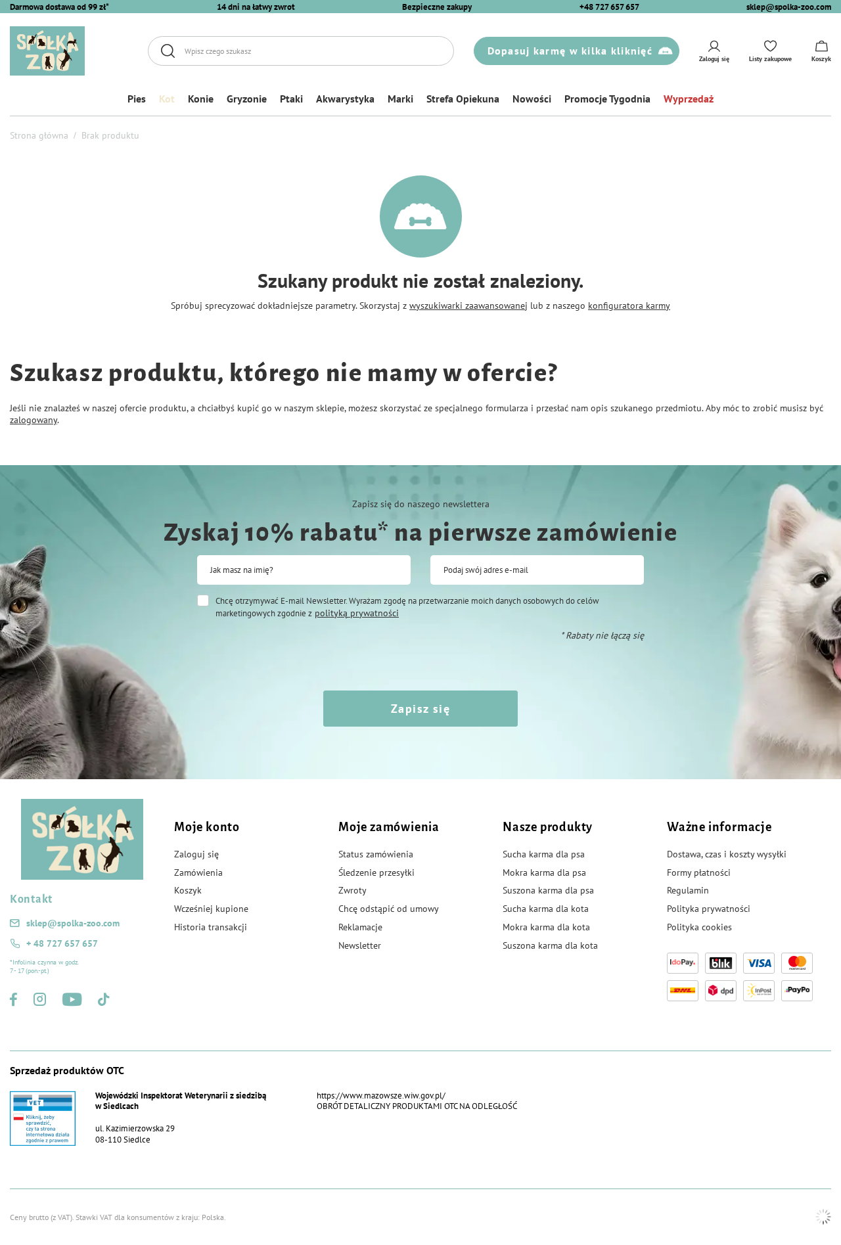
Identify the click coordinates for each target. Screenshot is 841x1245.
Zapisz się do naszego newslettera (420, 504)
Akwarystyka (345, 98)
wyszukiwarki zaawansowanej (468, 305)
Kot (167, 98)
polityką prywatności (357, 613)
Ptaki (291, 98)
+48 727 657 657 (609, 6)
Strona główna (39, 135)
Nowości (531, 98)
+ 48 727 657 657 (62, 943)
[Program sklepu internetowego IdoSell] (823, 1217)
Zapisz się (420, 708)
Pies (136, 98)
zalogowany (33, 420)
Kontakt (31, 899)
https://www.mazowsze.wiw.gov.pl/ (381, 1095)
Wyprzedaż (689, 98)
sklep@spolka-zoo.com (788, 6)
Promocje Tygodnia (607, 98)
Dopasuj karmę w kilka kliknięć (570, 50)
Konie (201, 98)
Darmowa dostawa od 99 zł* (59, 6)
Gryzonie (247, 98)
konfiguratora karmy (629, 305)
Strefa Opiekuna (462, 98)
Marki (400, 98)
